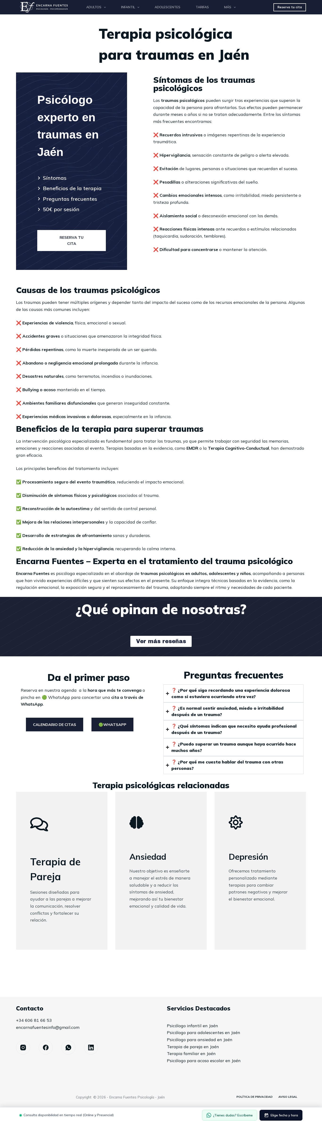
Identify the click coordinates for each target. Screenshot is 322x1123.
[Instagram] (23, 1047)
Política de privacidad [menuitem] (254, 1096)
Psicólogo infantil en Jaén (192, 1025)
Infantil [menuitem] (128, 7)
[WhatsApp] (68, 1047)
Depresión (248, 856)
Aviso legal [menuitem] (287, 1096)
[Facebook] (46, 1047)
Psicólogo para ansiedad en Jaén (199, 1039)
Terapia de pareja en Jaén (193, 1046)
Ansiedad (147, 856)
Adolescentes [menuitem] (167, 7)
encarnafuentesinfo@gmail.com (47, 1027)
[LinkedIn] (91, 1047)
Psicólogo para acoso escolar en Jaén (204, 1060)
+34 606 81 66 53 (34, 1020)
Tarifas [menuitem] (202, 7)
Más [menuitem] (227, 7)
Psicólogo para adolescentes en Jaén (203, 1032)
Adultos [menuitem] (93, 7)
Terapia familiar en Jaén (191, 1053)
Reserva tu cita (289, 7)
